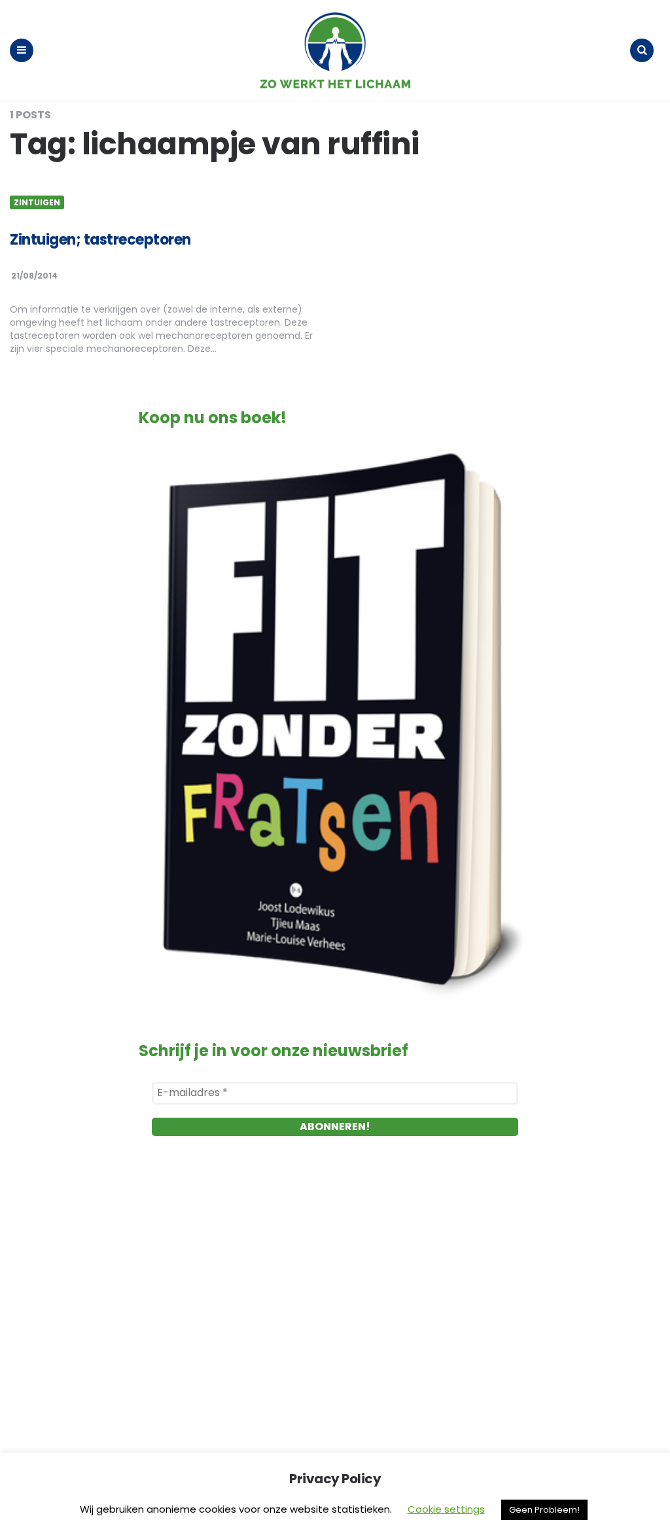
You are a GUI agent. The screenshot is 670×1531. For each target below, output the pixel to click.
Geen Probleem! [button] (544, 1510)
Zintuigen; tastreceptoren (100, 240)
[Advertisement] (335, 1300)
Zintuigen (37, 202)
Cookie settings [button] (446, 1509)
